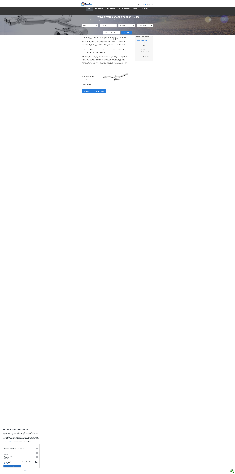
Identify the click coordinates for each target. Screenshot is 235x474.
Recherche (126, 32)
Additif (143, 54)
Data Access (21, 470)
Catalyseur (144, 40)
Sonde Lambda (145, 51)
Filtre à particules (145, 43)
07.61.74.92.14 (150, 4)
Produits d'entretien (124, 8)
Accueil (89, 8)
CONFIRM (12, 466)
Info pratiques (99, 8)
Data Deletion (14, 470)
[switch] (36, 448)
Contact (135, 8)
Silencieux (143, 49)
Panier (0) (116, 12)
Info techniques (110, 8)
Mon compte (144, 8)
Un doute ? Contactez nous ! (94, 91)
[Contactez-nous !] (232, 471)
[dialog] (21, 450)
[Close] (39, 429)
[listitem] (21, 446)
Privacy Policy (28, 470)
